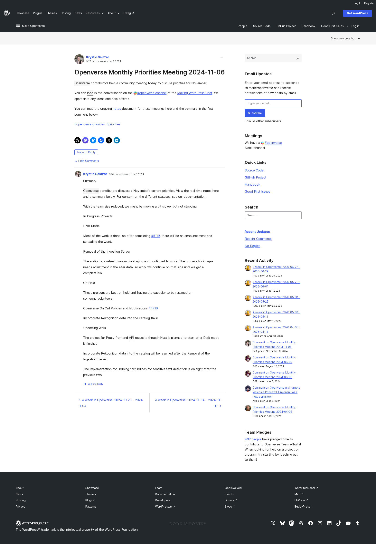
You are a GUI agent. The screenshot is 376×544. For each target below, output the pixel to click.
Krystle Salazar (97, 57)
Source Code (254, 170)
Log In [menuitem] (357, 3)
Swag (230, 506)
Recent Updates (257, 232)
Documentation (165, 494)
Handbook (252, 184)
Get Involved (233, 488)
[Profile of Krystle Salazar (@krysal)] (79, 60)
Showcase (92, 488)
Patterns (90, 506)
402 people (253, 439)
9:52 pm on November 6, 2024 (126, 174)
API (131, 338)
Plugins (90, 500)
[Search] (298, 58)
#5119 (155, 236)
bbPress (302, 500)
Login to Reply (86, 152)
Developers (162, 500)
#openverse (273, 143)
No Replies (252, 246)
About (20, 488)
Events (229, 494)
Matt (299, 494)
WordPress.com (306, 488)
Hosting (21, 500)
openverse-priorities (89, 124)
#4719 (153, 308)
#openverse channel (151, 93)
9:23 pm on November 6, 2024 (103, 61)
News (19, 494)
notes (117, 109)
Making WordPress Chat (194, 93)
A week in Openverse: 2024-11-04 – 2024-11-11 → (188, 403)
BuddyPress (304, 506)
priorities (113, 124)
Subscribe (255, 113)
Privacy (20, 506)
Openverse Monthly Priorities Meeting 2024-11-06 (149, 72)
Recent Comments (258, 239)
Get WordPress (357, 13)
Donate (231, 500)
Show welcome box (343, 38)
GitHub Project (255, 177)
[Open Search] (333, 13)
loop (90, 93)
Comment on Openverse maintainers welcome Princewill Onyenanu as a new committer (276, 392)
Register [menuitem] (369, 3)
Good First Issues (257, 191)
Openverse (82, 83)
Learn (158, 488)
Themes (90, 494)
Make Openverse (33, 25)
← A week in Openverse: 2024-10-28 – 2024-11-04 (111, 403)
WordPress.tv (165, 506)
